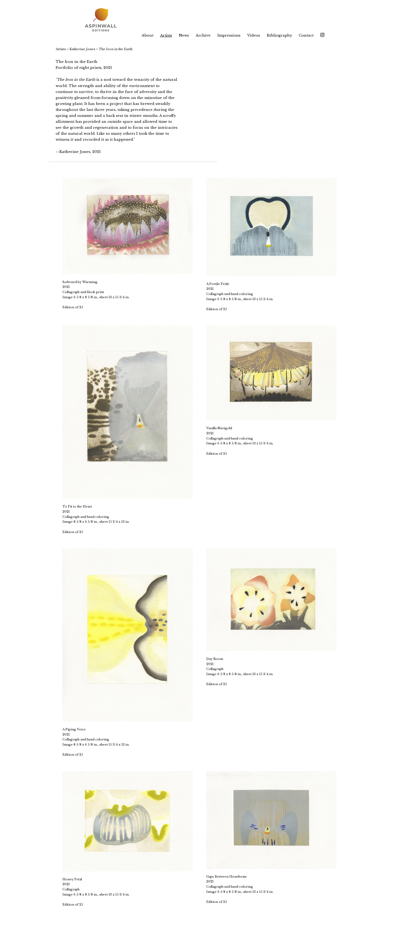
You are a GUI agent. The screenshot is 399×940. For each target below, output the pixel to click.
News (184, 35)
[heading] (104, 20)
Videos (253, 35)
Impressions (228, 35)
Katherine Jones (82, 49)
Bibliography (279, 35)
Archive (203, 35)
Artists (166, 35)
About (147, 35)
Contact (306, 35)
